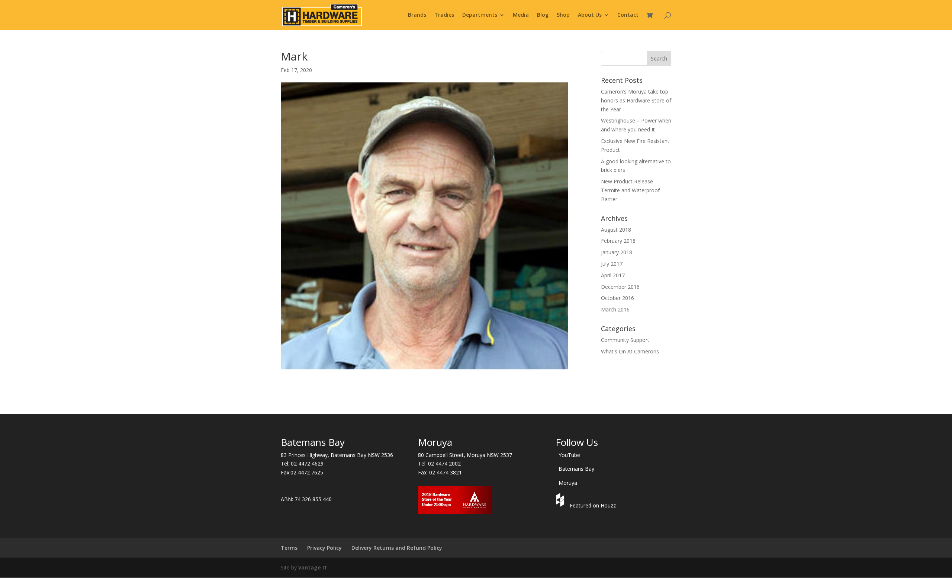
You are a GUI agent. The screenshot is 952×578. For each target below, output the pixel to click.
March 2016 (615, 309)
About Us (590, 15)
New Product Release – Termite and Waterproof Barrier (630, 190)
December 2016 (620, 286)
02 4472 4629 (307, 463)
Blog (543, 15)
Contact (628, 15)
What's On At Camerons (630, 351)
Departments (479, 15)
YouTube (569, 454)
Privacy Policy (324, 547)
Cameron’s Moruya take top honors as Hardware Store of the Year (636, 100)
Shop (563, 15)
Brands (417, 15)
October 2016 (617, 297)
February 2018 (618, 240)
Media (521, 15)
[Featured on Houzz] (561, 505)
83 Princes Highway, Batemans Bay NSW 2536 (337, 454)
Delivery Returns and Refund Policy (396, 547)
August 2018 (616, 229)
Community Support (625, 339)
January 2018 (616, 252)
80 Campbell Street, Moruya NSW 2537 (465, 454)
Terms (289, 547)
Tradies (444, 15)
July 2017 (612, 263)
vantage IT (313, 567)
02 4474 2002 (444, 463)
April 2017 (613, 275)
